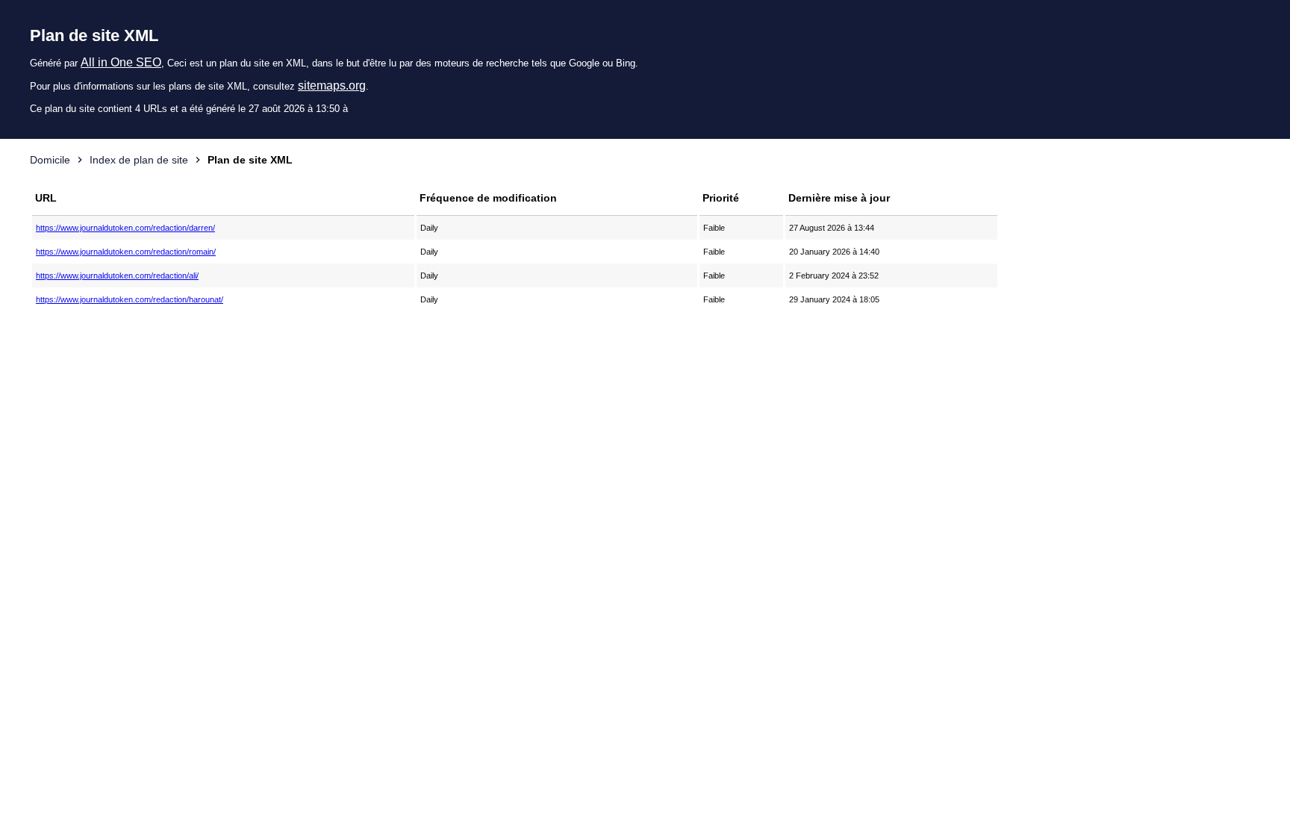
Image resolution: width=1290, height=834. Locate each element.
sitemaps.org (332, 85)
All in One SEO (121, 62)
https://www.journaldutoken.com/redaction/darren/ (125, 227)
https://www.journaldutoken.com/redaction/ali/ (117, 275)
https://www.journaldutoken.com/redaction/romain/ (126, 251)
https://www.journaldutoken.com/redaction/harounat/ (129, 299)
